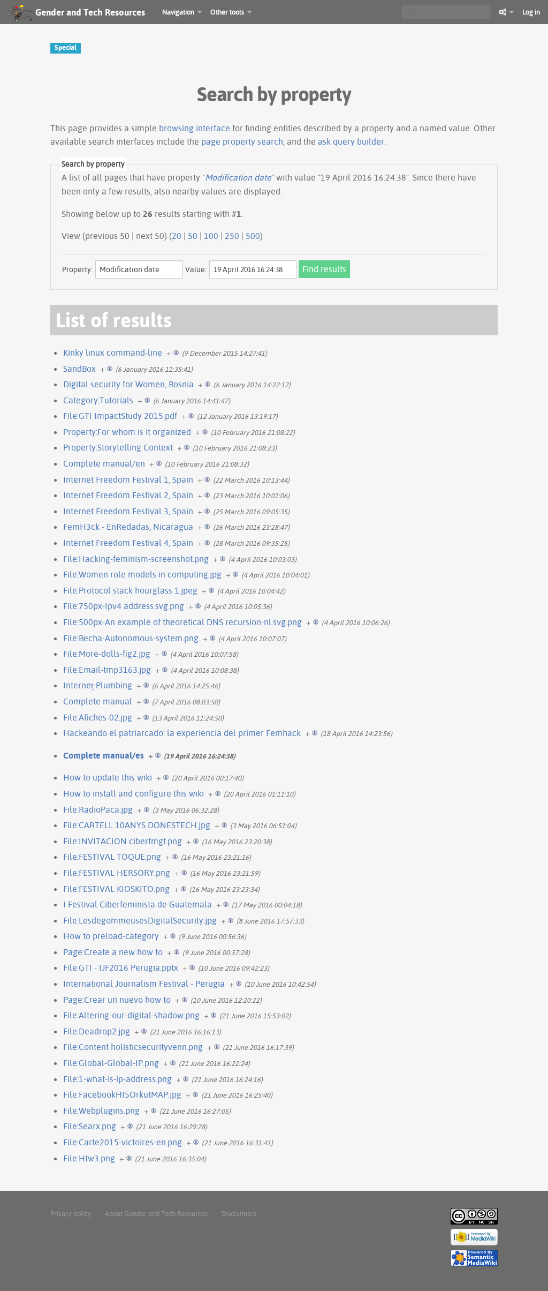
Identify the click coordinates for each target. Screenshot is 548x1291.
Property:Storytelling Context (118, 447)
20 (176, 235)
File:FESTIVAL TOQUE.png (112, 856)
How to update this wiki (107, 777)
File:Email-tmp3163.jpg (107, 669)
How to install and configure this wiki (133, 793)
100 (211, 235)
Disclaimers (239, 1213)
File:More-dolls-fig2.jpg (106, 653)
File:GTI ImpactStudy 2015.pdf (120, 415)
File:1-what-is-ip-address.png (117, 1079)
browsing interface (194, 128)
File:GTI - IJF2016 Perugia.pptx (120, 967)
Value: (196, 269)
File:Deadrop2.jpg (96, 1031)
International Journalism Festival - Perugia (144, 983)
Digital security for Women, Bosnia (128, 384)
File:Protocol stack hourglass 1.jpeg (130, 590)
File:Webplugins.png (101, 1110)
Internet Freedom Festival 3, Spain (128, 511)
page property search (242, 141)
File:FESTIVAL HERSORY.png (116, 872)
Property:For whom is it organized (127, 431)
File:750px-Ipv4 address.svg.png (123, 606)
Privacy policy (70, 1213)
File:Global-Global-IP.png (111, 1062)
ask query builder (351, 141)
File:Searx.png (89, 1126)
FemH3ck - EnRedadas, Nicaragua (128, 526)
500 (253, 235)
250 (232, 235)
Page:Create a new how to (113, 952)
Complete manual (97, 701)
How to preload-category (111, 935)
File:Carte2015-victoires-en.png (122, 1142)
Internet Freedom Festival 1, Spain (128, 479)
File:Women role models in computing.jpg (142, 574)
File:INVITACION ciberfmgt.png (122, 841)
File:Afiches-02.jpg (97, 717)
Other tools (227, 11)
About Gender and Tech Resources (156, 1213)
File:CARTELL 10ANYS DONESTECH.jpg (136, 825)
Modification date (238, 177)
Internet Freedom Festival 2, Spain (128, 495)
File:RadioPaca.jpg (98, 809)
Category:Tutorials (98, 400)
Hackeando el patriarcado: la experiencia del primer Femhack (182, 732)
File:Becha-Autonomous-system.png (131, 638)
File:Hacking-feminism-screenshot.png (136, 558)
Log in (531, 11)
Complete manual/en (104, 463)
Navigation (178, 11)
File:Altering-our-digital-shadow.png (131, 1015)
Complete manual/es (103, 755)
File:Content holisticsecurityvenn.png (133, 1046)
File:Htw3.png (89, 1158)
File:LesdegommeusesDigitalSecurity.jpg (140, 920)
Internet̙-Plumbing (97, 685)
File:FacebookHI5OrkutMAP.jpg (122, 1094)
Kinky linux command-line (112, 352)
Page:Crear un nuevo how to (117, 999)
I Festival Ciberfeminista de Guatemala (137, 904)
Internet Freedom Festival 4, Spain (128, 542)
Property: (77, 269)
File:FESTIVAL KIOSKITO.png (116, 888)
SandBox (79, 368)
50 (192, 235)
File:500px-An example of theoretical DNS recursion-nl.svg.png (182, 622)
